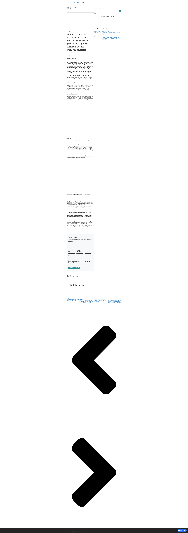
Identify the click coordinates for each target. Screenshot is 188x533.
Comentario (71, 241)
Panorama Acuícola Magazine (73, 529)
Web (85, 251)
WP (71, 531)
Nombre (70, 251)
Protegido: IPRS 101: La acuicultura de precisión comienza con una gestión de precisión (111, 32)
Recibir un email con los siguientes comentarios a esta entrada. (79, 262)
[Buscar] (120, 11)
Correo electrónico (79, 251)
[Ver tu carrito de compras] (120, 2)
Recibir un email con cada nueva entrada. (78, 264)
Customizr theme (79, 531)
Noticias (69, 31)
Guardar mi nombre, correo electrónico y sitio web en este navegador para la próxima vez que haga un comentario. (79, 257)
